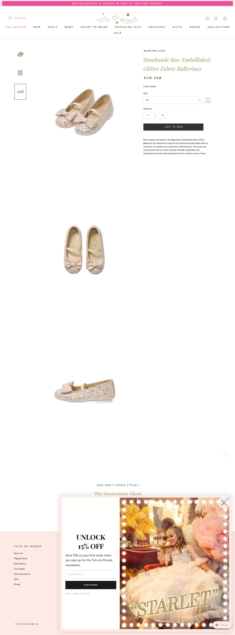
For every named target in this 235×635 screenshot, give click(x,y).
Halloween (15, 27)
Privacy (17, 584)
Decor (194, 27)
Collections (218, 27)
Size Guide (208, 100)
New (36, 27)
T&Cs (16, 579)
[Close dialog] (224, 503)
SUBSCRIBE (91, 585)
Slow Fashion (20, 563)
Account (207, 18)
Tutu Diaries (19, 569)
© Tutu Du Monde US (26, 624)
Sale (117, 33)
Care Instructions (22, 574)
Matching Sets (128, 27)
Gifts (177, 27)
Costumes (156, 27)
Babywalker (154, 51)
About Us (18, 553)
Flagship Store (20, 558)
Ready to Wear (94, 27)
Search (20, 18)
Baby (68, 27)
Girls (52, 27)
